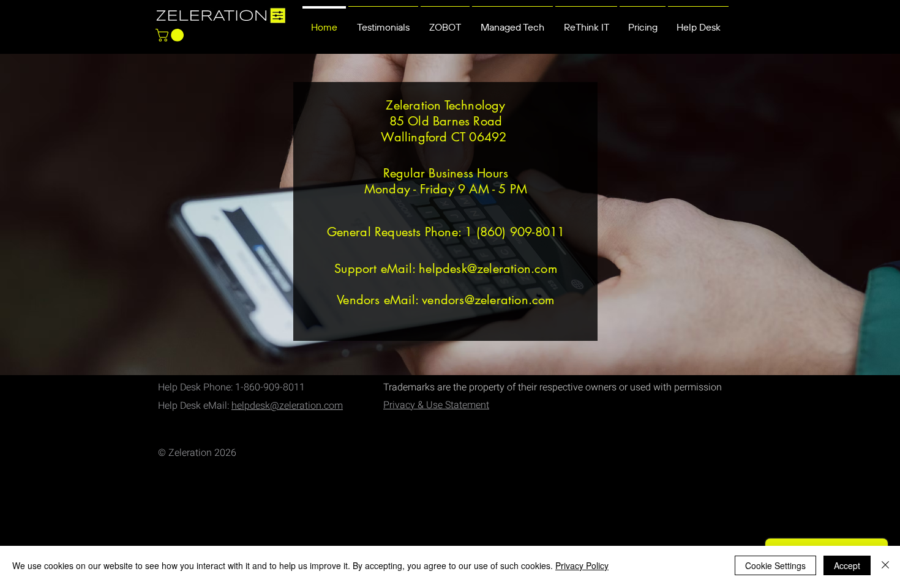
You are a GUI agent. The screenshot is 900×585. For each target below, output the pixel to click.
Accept (847, 565)
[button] (171, 35)
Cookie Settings (775, 565)
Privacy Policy (582, 565)
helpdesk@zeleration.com (488, 269)
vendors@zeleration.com (488, 300)
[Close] (885, 565)
